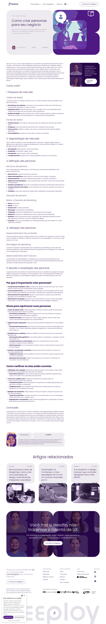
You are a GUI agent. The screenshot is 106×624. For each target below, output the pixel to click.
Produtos (31, 255)
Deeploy (14, 64)
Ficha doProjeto (94, 592)
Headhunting (46, 574)
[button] (35, 4)
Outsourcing (46, 571)
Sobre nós (59, 4)
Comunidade (63, 574)
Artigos (17, 16)
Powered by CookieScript (14, 620)
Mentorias (62, 577)
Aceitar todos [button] (8, 617)
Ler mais (5, 614)
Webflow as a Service (48, 577)
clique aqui (40, 421)
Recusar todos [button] (19, 617)
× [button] (24, 595)
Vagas (61, 571)
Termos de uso (81, 571)
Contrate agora (90, 81)
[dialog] (14, 608)
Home (13, 16)
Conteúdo (45, 579)
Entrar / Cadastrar (64, 582)
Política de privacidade (83, 574)
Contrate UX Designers (89, 4)
